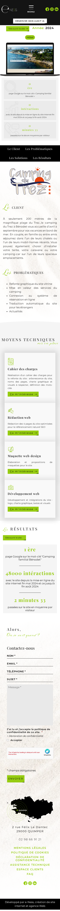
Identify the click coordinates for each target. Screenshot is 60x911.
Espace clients (30, 869)
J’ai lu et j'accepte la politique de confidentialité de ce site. (28, 730)
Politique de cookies (30, 852)
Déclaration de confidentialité (30, 859)
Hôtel (30, 37)
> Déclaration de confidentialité (25, 736)
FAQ (30, 874)
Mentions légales (30, 847)
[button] (13, 149)
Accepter (16, 740)
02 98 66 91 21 (30, 839)
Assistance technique (30, 864)
